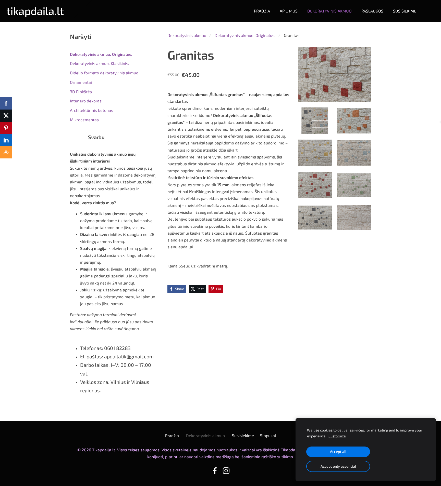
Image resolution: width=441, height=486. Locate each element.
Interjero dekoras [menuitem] (86, 100)
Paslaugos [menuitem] (372, 10)
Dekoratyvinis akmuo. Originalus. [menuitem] (101, 54)
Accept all (338, 451)
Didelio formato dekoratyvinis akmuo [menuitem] (104, 72)
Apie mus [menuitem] (289, 10)
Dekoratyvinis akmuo (186, 35)
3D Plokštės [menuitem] (81, 91)
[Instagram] (226, 470)
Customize (337, 436)
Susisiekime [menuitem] (404, 10)
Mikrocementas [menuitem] (84, 119)
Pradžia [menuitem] (262, 10)
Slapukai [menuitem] (268, 435)
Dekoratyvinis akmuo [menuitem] (329, 10)
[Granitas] (315, 120)
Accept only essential (338, 466)
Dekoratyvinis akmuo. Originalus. (245, 35)
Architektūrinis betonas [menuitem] (91, 110)
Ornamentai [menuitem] (81, 82)
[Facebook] (215, 470)
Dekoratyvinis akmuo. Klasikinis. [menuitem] (99, 63)
